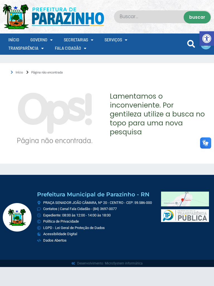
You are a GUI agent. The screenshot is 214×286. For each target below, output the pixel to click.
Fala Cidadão (68, 48)
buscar (197, 17)
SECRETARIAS (76, 39)
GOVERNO (38, 39)
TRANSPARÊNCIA (23, 48)
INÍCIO (13, 39)
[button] (207, 38)
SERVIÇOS (113, 39)
